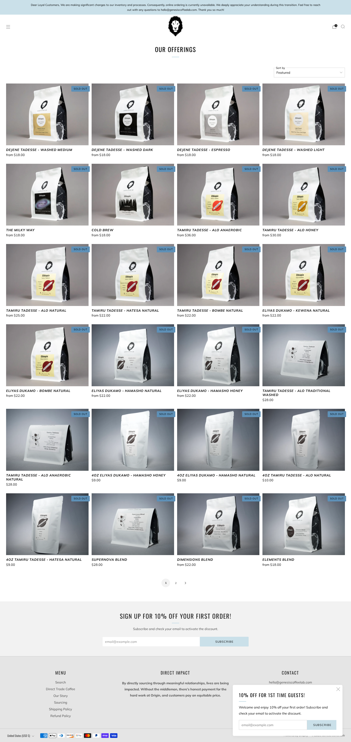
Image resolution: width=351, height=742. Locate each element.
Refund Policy (60, 716)
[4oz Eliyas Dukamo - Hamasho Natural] (218, 440)
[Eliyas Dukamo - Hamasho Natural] (133, 355)
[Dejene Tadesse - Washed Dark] (133, 114)
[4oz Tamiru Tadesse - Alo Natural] (303, 440)
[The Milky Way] (47, 195)
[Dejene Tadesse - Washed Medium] (47, 114)
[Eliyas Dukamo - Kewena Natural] (303, 275)
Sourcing (60, 702)
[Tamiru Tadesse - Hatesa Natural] (133, 275)
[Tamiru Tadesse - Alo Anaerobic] (218, 195)
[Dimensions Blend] (218, 524)
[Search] (343, 27)
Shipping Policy (60, 709)
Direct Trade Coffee (60, 689)
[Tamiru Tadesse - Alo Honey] (303, 195)
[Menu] (8, 27)
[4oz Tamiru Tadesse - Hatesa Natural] (47, 524)
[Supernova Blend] (133, 524)
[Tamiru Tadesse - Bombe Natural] (218, 275)
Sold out (47, 138)
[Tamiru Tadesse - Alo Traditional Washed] (303, 355)
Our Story (60, 696)
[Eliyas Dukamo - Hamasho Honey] (218, 355)
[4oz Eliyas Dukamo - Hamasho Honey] (133, 440)
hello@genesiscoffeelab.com (290, 682)
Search (60, 682)
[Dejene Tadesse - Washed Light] (303, 114)
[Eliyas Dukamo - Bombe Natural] (47, 355)
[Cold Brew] (133, 195)
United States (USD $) (18, 735)
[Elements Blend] (303, 524)
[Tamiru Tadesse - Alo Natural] (47, 275)
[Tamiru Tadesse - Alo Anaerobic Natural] (47, 440)
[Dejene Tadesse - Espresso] (218, 114)
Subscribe (322, 725)
